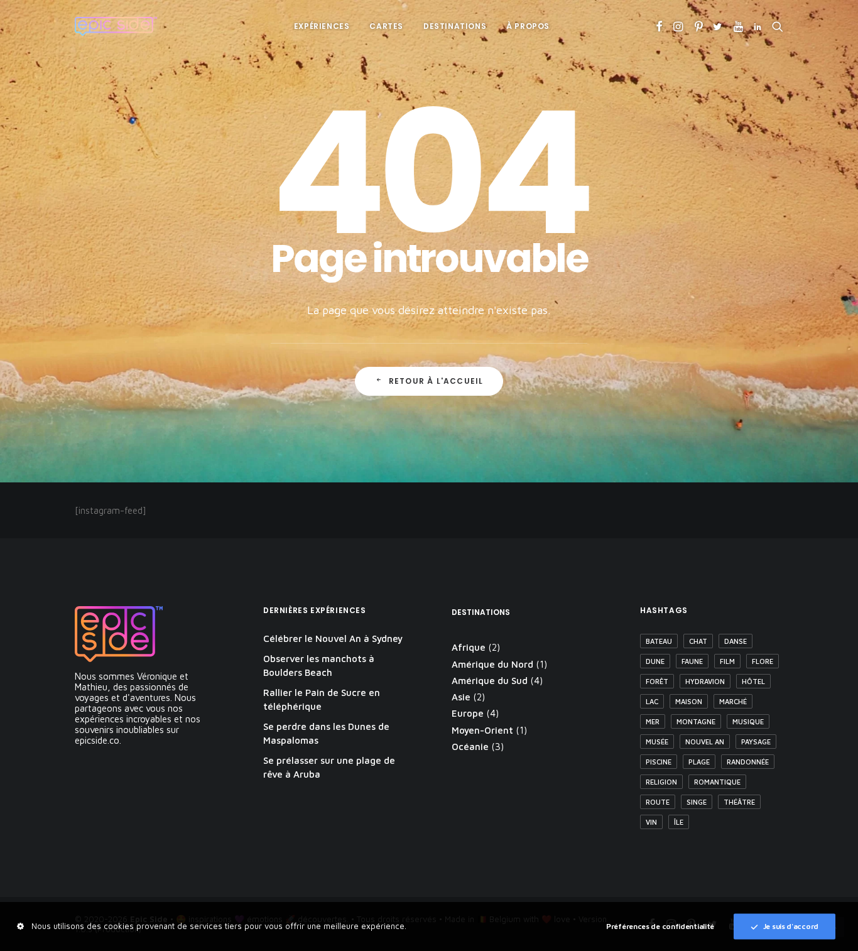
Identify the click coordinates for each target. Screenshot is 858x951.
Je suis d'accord (790, 925)
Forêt (657, 681)
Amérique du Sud (490, 680)
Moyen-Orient (482, 730)
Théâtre (739, 802)
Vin (651, 822)
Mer (653, 721)
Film (727, 661)
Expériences (322, 26)
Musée (657, 741)
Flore (762, 661)
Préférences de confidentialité (660, 925)
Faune (692, 661)
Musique (748, 721)
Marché (733, 701)
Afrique (469, 647)
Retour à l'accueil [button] (436, 381)
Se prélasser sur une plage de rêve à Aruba (329, 767)
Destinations (454, 26)
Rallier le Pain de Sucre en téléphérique (321, 699)
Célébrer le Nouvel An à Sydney (333, 638)
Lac (652, 701)
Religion (661, 782)
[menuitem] (322, 26)
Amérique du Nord (492, 664)
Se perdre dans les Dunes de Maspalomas (326, 733)
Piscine (658, 762)
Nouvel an (704, 741)
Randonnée (748, 762)
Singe (697, 802)
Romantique (717, 782)
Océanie (470, 746)
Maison (688, 701)
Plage (699, 762)
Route (658, 802)
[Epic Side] (116, 26)
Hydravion (705, 681)
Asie (461, 697)
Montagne (695, 721)
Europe (468, 713)
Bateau (659, 641)
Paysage (756, 741)
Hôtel (753, 681)
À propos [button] (528, 26)
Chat (698, 641)
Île (678, 822)
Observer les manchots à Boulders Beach (318, 665)
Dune (655, 661)
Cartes (386, 26)
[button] (659, 26)
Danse (735, 641)
